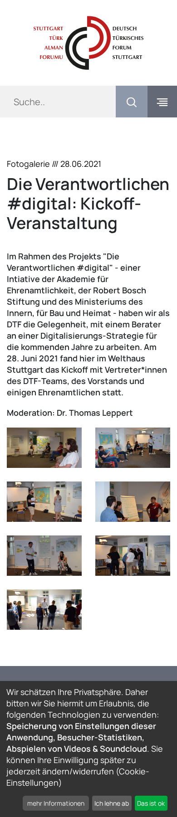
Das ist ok (151, 803)
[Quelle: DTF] (44, 448)
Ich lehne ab (111, 803)
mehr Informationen (55, 803)
